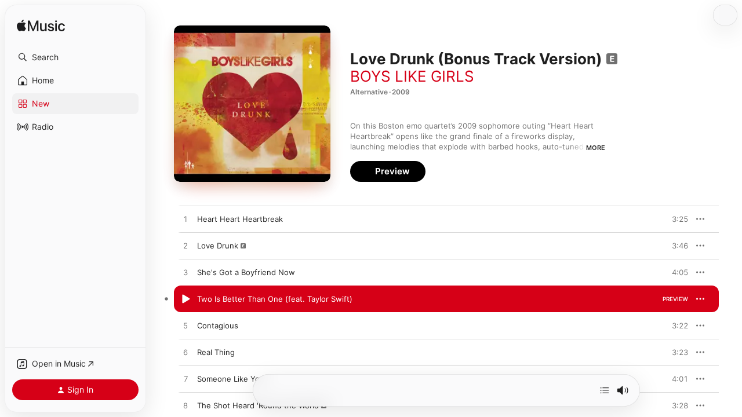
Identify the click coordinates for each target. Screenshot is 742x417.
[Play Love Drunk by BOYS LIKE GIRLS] (185, 246)
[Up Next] (605, 390)
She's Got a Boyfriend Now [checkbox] (246, 272)
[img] (41, 26)
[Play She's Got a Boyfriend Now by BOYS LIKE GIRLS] (185, 273)
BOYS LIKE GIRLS (412, 76)
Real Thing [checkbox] (216, 352)
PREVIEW (675, 218)
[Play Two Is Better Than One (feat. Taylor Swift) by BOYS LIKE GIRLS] (185, 299)
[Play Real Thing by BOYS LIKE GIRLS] (185, 353)
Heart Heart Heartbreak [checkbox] (240, 219)
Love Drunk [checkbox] (217, 245)
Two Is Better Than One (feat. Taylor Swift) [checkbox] (274, 298)
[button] (75, 57)
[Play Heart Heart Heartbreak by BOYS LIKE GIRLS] (185, 219)
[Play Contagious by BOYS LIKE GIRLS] (185, 326)
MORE (595, 148)
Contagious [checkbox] (217, 325)
